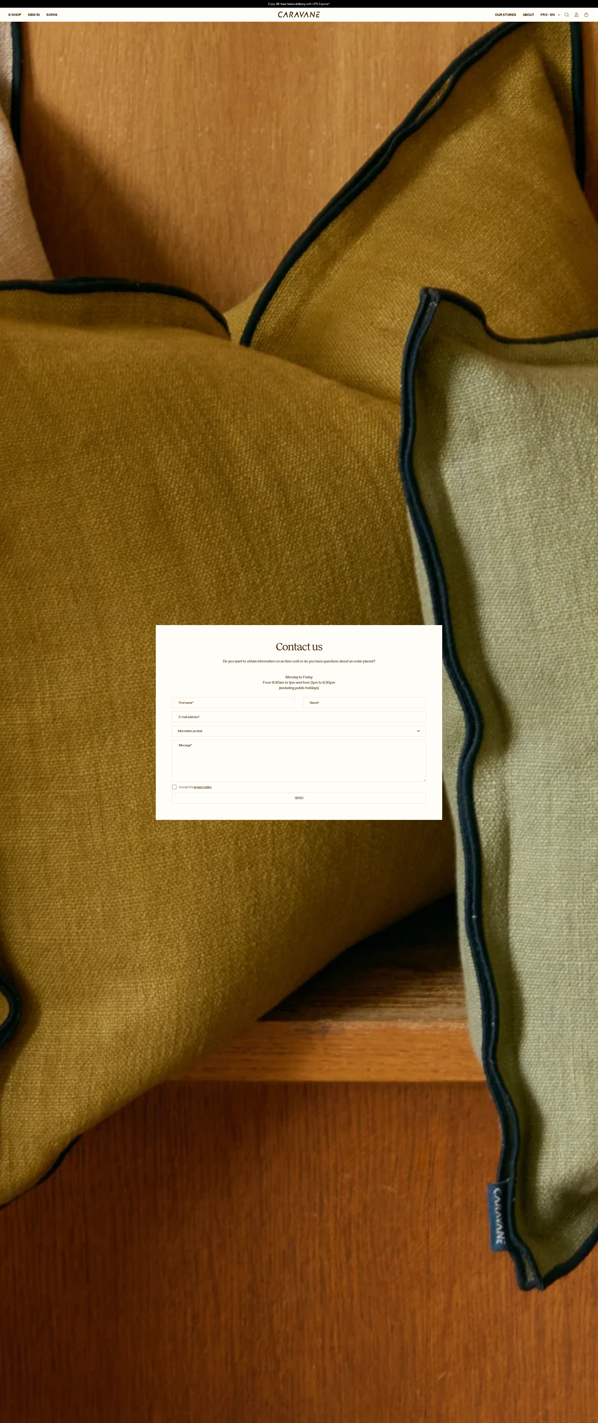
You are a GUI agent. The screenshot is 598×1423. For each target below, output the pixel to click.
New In (34, 15)
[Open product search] (566, 14)
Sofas (51, 15)
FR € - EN (548, 15)
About (528, 15)
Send (299, 798)
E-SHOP (14, 15)
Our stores (505, 15)
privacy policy (203, 787)
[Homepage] (299, 15)
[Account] (576, 14)
